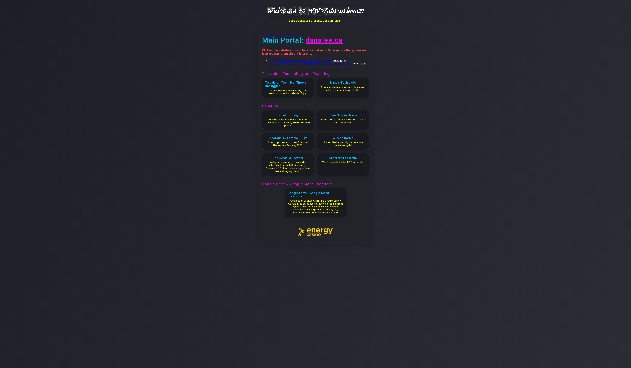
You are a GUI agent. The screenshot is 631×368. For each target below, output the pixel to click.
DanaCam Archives (343, 115)
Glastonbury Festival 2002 (288, 138)
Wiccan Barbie (343, 138)
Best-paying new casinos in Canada (282, 34)
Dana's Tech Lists (343, 82)
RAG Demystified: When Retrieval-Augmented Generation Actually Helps (310, 64)
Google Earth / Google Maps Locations (308, 194)
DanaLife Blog (288, 115)
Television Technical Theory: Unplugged (286, 84)
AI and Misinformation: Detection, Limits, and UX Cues (299, 60)
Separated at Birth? (343, 158)
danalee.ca (324, 40)
